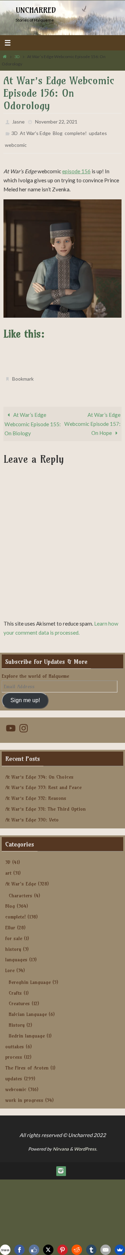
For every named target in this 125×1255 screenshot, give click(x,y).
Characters (20, 889)
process (13, 1051)
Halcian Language (28, 1008)
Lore (10, 964)
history (13, 942)
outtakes (14, 1040)
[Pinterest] (62, 1250)
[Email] (105, 1250)
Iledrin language (27, 1029)
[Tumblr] (91, 1250)
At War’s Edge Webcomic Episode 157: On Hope (92, 417)
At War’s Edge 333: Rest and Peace (43, 781)
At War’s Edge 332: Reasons (35, 792)
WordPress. (85, 1142)
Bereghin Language (30, 976)
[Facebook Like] (34, 1250)
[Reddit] (77, 1250)
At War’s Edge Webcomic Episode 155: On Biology (33, 417)
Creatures (19, 997)
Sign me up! (25, 694)
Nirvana (61, 1142)
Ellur (10, 921)
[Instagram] (60, 1164)
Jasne (18, 121)
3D (17, 56)
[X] (48, 1250)
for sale (13, 932)
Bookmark (23, 373)
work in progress (24, 1093)
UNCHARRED (36, 10)
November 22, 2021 (56, 121)
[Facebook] (19, 1250)
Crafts (15, 986)
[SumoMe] (120, 1250)
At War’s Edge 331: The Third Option (45, 803)
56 (87, 167)
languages (16, 953)
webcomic (16, 141)
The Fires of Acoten (27, 1061)
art (8, 867)
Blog (57, 131)
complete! (76, 131)
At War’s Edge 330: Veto (32, 813)
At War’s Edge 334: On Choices (39, 770)
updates (98, 131)
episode (71, 167)
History (17, 1019)
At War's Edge (35, 131)
